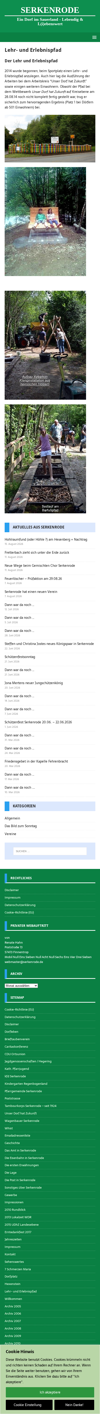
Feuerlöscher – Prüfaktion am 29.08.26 (33, 578)
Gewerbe (11, 1195)
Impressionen (14, 1202)
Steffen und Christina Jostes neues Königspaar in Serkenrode (49, 643)
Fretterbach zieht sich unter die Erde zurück (37, 552)
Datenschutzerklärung (20, 905)
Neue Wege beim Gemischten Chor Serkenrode (40, 565)
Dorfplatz (11, 1276)
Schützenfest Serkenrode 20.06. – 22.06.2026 (38, 722)
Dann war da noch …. (20, 787)
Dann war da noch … (19, 604)
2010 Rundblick (15, 1209)
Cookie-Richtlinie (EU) (19, 912)
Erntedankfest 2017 (18, 1232)
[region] (50, 1379)
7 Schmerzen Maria (18, 1269)
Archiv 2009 (13, 1336)
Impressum (12, 897)
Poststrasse (12, 1098)
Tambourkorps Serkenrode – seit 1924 (31, 1105)
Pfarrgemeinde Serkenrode (23, 1091)
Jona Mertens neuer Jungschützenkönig (34, 683)
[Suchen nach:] (50, 851)
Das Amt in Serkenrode (20, 1150)
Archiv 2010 (12, 1343)
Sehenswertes (14, 1261)
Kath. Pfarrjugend (17, 1068)
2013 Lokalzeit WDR (18, 1217)
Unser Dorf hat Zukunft (21, 1113)
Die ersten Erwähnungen (22, 1165)
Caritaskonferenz (16, 1046)
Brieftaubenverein (17, 1039)
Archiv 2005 (13, 1306)
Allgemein (12, 818)
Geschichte (12, 1143)
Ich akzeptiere (50, 1392)
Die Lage (11, 1172)
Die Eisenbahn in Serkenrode (24, 1157)
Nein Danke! (74, 1404)
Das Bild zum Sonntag (21, 826)
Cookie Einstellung (27, 1404)
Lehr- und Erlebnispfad (21, 1291)
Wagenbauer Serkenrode (22, 1120)
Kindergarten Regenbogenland (26, 1083)
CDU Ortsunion (15, 1054)
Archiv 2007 (13, 1321)
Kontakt (10, 1254)
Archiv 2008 (13, 1328)
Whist (9, 1128)
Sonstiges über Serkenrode (23, 1187)
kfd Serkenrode (15, 1076)
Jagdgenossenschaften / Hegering (28, 1061)
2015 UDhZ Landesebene (22, 1224)
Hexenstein (12, 1283)
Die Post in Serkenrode (20, 1180)
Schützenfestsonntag (20, 656)
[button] (93, 37)
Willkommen (13, 1298)
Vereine (10, 833)
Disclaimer (12, 890)
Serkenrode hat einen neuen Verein (31, 591)
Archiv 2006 (13, 1313)
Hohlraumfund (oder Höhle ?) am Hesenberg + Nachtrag (46, 539)
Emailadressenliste (17, 1135)
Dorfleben (11, 1031)
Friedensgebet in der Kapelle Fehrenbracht (36, 761)
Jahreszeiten (13, 1239)
